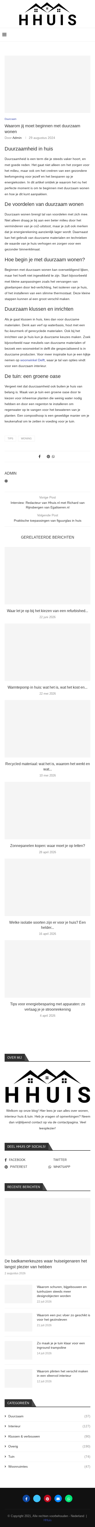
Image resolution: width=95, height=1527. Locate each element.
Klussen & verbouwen (49, 1436)
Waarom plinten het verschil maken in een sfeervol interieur (62, 1373)
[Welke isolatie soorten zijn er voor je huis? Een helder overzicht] (47, 887)
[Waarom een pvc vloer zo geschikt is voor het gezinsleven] (18, 1322)
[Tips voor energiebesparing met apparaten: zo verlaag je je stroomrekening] (47, 969)
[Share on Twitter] (43, 456)
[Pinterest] (47, 1498)
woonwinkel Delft (32, 360)
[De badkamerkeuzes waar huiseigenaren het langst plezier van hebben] (47, 1226)
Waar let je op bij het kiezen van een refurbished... (47, 611)
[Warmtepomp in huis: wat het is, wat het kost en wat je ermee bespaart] (47, 652)
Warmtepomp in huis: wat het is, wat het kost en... (47, 687)
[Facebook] (26, 1498)
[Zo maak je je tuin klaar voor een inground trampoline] (18, 1350)
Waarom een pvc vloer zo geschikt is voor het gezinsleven (63, 1317)
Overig (49, 1446)
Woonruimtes (49, 1466)
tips (10, 438)
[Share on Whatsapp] (53, 456)
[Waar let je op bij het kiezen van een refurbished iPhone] (47, 575)
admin (17, 138)
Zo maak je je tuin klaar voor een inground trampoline (61, 1345)
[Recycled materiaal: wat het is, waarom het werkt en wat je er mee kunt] (47, 728)
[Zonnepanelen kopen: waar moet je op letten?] (47, 810)
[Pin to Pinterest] (48, 456)
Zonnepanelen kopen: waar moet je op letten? (47, 846)
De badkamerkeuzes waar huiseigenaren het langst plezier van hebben (46, 1264)
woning (26, 438)
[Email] (58, 1498)
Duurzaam (49, 1416)
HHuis (48, 1520)
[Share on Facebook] (40, 456)
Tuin (49, 1456)
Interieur (49, 1426)
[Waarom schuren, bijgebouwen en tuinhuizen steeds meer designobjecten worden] (18, 1294)
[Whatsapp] (68, 1498)
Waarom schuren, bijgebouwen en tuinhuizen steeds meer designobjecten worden (62, 1291)
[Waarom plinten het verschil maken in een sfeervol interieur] (18, 1378)
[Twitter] (37, 1498)
